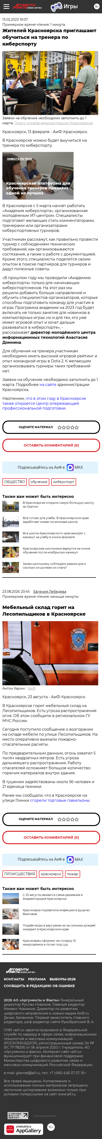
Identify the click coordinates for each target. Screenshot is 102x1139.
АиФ (32, 688)
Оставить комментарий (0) (51, 445)
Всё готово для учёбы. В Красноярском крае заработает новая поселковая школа (56, 520)
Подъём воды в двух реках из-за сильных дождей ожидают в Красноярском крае (59, 927)
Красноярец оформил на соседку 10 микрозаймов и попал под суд (49, 942)
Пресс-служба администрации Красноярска (53, 123)
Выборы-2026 (63, 979)
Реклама (37, 979)
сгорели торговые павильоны (60, 800)
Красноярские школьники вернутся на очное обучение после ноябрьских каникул (56, 550)
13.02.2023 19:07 (15, 19)
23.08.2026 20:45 (16, 591)
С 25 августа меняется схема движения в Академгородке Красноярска (53, 896)
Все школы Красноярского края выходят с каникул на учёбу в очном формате (54, 535)
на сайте (48, 384)
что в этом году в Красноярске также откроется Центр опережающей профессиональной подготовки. (44, 403)
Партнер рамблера (44, 1115)
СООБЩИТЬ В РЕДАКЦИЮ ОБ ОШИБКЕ (39, 986)
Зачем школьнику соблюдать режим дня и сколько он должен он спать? (54, 565)
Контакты (14, 979)
